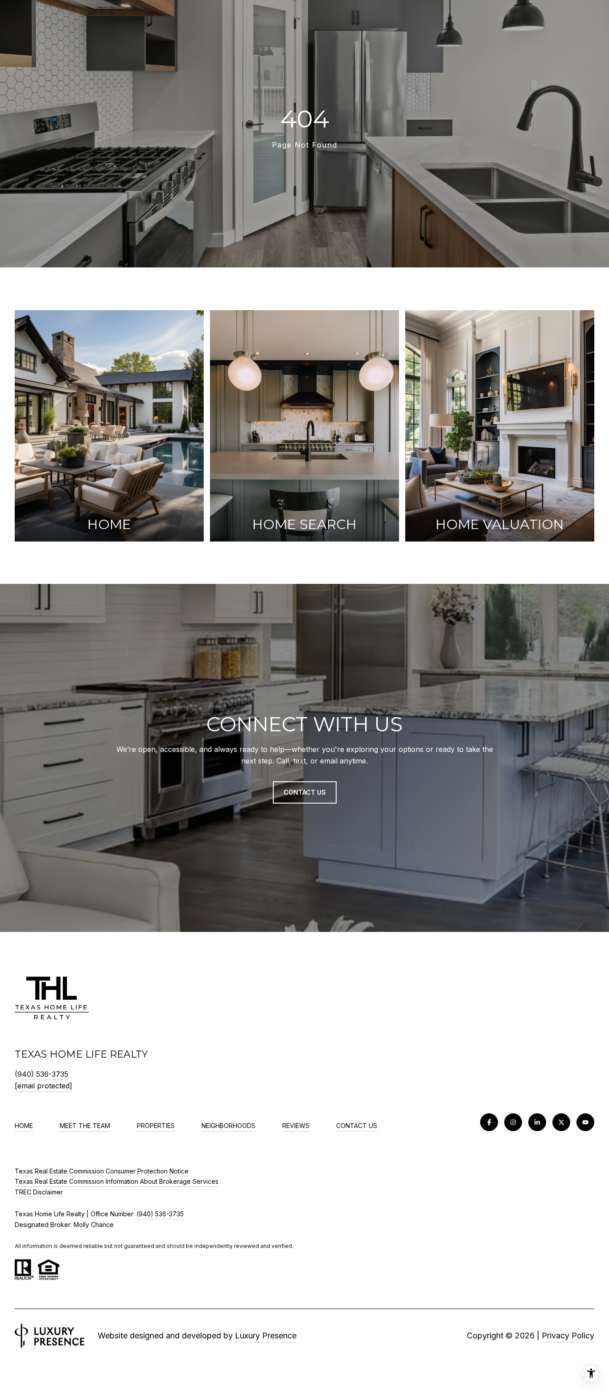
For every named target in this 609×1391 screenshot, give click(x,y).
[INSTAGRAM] (513, 1122)
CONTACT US (356, 1125)
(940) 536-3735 (41, 1074)
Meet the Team (85, 1125)
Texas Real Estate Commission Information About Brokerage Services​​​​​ (116, 1181)
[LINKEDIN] (537, 1122)
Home (24, 1125)
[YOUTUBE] (585, 1122)
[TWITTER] (561, 1122)
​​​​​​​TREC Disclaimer (39, 1192)
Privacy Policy (568, 1335)
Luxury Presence (265, 1335)
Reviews (295, 1125)
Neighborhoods (228, 1125)
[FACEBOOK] (489, 1122)
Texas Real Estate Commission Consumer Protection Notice (102, 1171)
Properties (156, 1125)
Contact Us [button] (305, 792)
